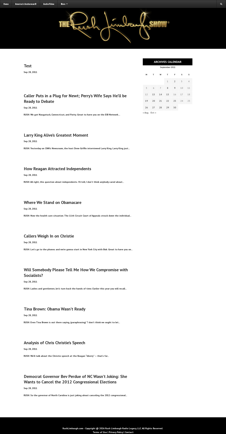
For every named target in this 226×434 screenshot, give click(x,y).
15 (167, 94)
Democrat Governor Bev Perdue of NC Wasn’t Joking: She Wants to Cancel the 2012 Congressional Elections (75, 379)
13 (153, 94)
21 (160, 100)
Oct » (153, 112)
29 (167, 107)
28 (160, 107)
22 (167, 100)
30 (174, 107)
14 (160, 94)
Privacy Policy (116, 432)
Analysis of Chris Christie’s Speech (54, 342)
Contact (129, 432)
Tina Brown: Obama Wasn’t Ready (54, 309)
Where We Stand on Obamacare (52, 202)
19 (146, 100)
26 (146, 107)
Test (28, 65)
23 (174, 100)
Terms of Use (100, 432)
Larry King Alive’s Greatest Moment (56, 135)
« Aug (145, 112)
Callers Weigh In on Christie (49, 236)
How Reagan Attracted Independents (57, 168)
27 (153, 107)
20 (153, 100)
